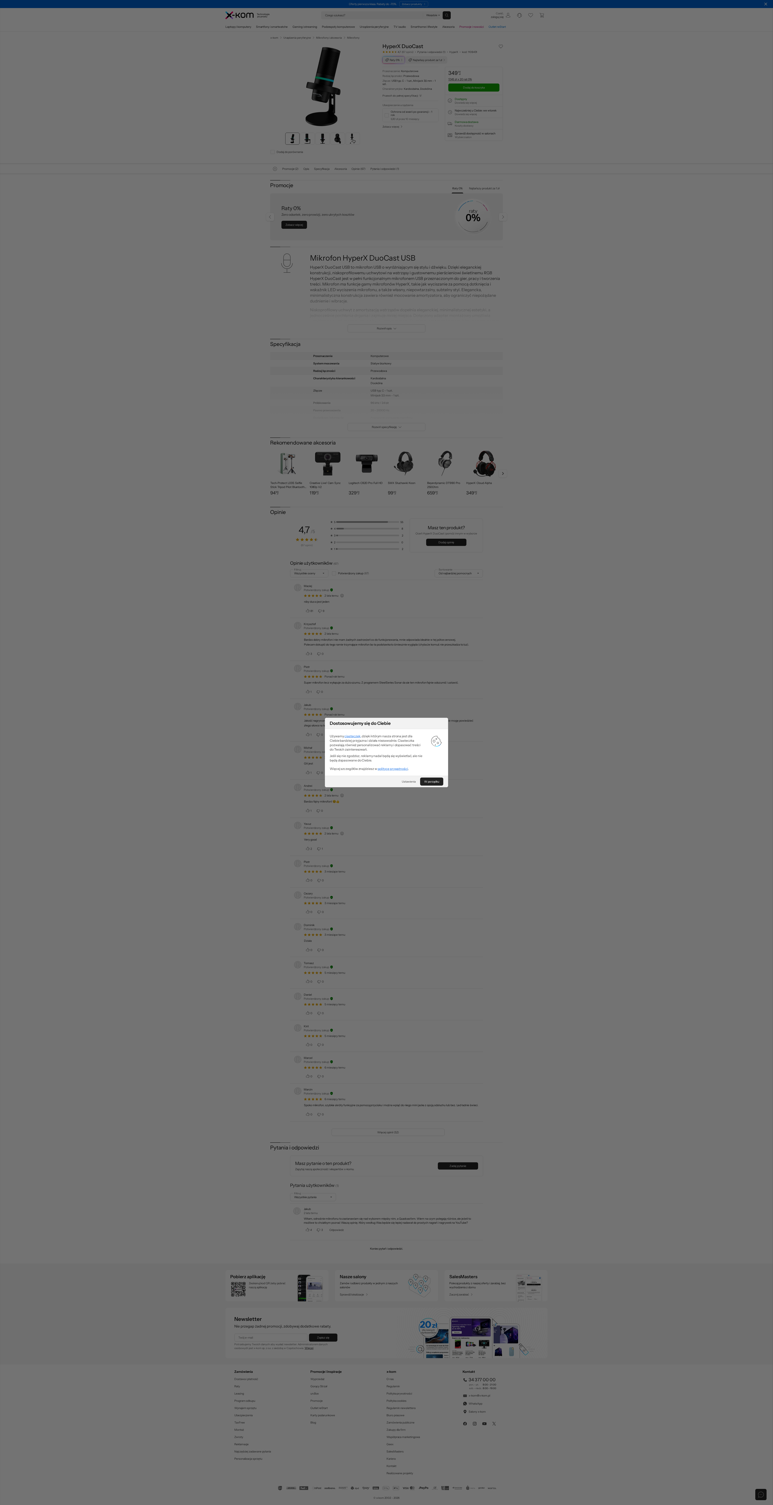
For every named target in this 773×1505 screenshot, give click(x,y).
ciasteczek (352, 736)
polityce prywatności (393, 769)
